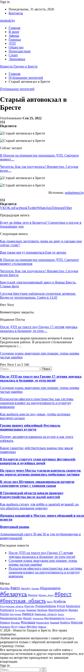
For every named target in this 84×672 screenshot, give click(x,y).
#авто (15, 588)
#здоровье (20, 610)
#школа (42, 626)
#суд (14, 626)
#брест (63, 594)
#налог (27, 618)
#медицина (15, 614)
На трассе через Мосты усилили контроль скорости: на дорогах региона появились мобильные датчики (40, 472)
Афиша (14, 35)
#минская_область (45, 614)
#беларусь (13, 593)
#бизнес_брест (46, 595)
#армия (35, 588)
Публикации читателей (17, 89)
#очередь (70, 618)
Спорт (13, 55)
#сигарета (5, 626)
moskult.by (7, 20)
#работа (65, 622)
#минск (28, 614)
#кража (73, 610)
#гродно (29, 606)
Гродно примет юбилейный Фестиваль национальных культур (30, 427)
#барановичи (50, 588)
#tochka (4, 588)
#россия (76, 622)
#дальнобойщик (45, 606)
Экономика (17, 59)
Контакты (16, 13)
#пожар (15, 622)
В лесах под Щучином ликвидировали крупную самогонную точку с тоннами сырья (37, 483)
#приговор (42, 622)
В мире (14, 32)
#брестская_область (23, 601)
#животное (73, 606)
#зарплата (7, 610)
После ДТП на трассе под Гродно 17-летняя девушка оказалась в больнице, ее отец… (38, 329)
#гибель (59, 601)
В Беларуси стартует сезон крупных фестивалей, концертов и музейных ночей (38, 461)
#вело (50, 601)
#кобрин (42, 610)
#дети (61, 606)
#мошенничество (11, 618)
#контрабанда (58, 610)
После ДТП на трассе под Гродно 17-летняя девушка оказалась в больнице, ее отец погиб (40, 378)
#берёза (32, 595)
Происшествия (19, 51)
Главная (14, 28)
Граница (15, 39)
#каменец (31, 610)
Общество (16, 47)
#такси (22, 626)
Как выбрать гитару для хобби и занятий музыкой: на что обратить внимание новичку (39, 506)
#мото (61, 614)
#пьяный (54, 622)
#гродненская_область (11, 606)
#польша (28, 622)
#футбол (31, 626)
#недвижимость (54, 618)
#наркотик (38, 618)
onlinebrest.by (74, 192)
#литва (4, 614)
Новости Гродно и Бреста (18, 66)
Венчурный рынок (14, 527)
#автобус (26, 588)
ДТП (12, 43)
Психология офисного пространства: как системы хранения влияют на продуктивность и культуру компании (36, 403)
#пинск (5, 622)
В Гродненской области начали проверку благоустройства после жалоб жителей (32, 495)
